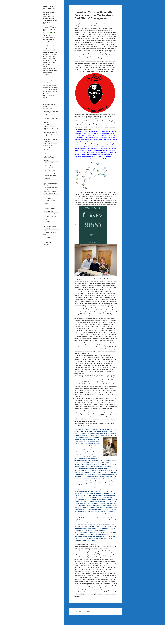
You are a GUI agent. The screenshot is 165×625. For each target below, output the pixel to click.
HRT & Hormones (47, 237)
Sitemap (2, 616)
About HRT (46, 160)
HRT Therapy (46, 235)
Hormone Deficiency (50, 173)
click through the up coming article (93, 549)
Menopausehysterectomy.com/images (85, 547)
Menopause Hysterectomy (49, 7)
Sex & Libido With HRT (50, 168)
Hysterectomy (46, 221)
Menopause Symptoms (49, 208)
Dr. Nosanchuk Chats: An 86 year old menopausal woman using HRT (51, 118)
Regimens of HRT (49, 165)
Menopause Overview (49, 206)
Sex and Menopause (48, 198)
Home (2, 618)
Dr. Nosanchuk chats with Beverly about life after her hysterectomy (50, 139)
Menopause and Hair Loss (50, 219)
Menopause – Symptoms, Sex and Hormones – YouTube (90, 131)
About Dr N (47, 178)
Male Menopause (47, 240)
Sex (43, 195)
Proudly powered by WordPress (82, 611)
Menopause (45, 203)
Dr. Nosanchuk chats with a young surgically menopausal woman (51, 134)
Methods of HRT (49, 162)
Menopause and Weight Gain (51, 213)
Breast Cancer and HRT (50, 170)
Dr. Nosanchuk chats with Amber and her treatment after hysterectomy (51, 128)
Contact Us (47, 181)
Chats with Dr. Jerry (47, 108)
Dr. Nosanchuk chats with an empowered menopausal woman (51, 113)
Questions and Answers (50, 175)
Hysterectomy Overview (50, 224)
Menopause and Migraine (50, 216)
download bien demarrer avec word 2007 (87, 561)
